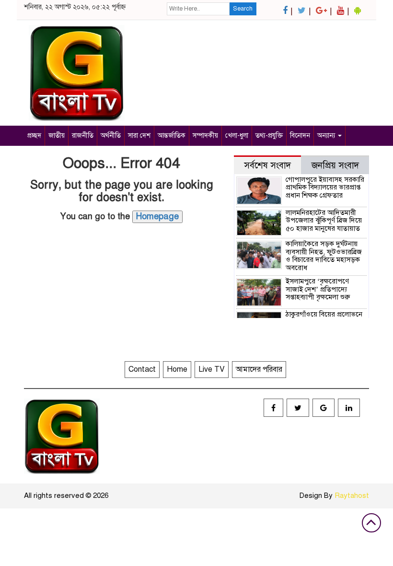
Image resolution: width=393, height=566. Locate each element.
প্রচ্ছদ (34, 135)
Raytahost (352, 495)
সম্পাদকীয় (205, 135)
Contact (142, 369)
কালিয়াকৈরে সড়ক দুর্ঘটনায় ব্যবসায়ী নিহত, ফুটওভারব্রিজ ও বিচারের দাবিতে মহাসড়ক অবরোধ (324, 255)
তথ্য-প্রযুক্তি (269, 135)
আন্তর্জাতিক (171, 135)
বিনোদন (300, 135)
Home (177, 369)
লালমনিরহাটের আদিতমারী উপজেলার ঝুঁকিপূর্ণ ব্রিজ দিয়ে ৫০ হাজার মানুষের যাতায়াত (324, 220)
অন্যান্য (327, 135)
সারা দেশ (139, 135)
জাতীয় (56, 135)
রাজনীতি (82, 135)
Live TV (211, 369)
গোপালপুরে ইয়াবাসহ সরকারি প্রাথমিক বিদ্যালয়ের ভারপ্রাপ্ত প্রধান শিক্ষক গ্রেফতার (325, 187)
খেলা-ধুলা (236, 135)
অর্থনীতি (111, 135)
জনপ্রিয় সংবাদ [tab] (335, 165)
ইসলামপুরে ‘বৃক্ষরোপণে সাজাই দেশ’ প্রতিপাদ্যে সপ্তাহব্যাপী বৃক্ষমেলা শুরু (318, 289)
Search (243, 8)
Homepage (157, 216)
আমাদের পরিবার (259, 369)
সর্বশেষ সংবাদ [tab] (267, 165)
